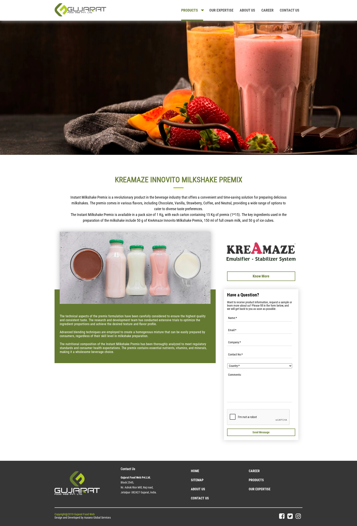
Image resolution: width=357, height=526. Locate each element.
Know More (261, 276)
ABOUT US (247, 10)
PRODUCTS (189, 10)
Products (256, 480)
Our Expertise (259, 489)
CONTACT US (289, 10)
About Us (198, 489)
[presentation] (258, 417)
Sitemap (197, 480)
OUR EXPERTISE (221, 10)
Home (195, 471)
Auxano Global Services (97, 517)
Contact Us (200, 498)
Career (267, 10)
